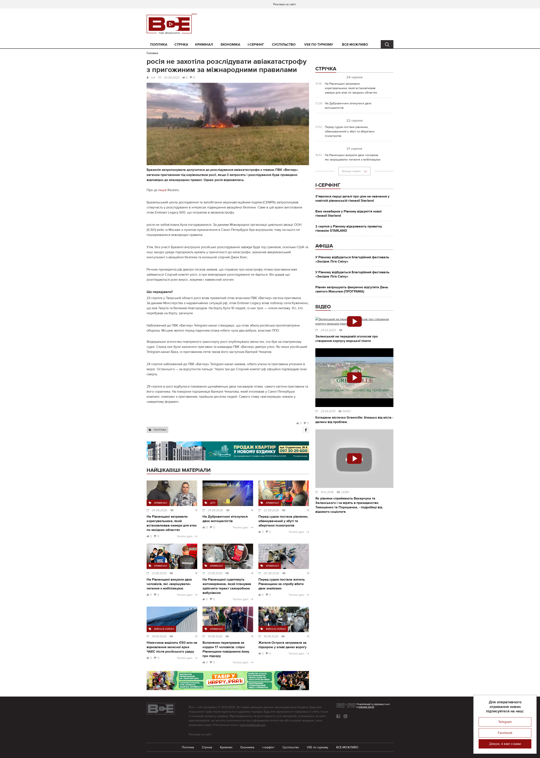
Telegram (505, 722)
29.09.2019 (328, 411)
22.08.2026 (271, 510)
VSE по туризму (318, 44)
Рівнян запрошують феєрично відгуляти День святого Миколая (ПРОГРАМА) (351, 289)
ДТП (212, 502)
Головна (152, 53)
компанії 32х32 (366, 707)
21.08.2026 (159, 573)
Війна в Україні (164, 628)
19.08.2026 (159, 636)
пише (162, 190)
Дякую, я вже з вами (505, 744)
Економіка (230, 44)
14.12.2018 (327, 492)
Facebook (505, 733)
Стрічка (181, 44)
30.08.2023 (171, 77)
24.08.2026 (159, 510)
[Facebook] (306, 430)
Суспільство (284, 44)
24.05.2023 (328, 330)
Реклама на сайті (284, 4)
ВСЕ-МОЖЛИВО (355, 44)
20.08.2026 (271, 573)
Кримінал (204, 44)
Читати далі (184, 536)
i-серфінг (256, 44)
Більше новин (352, 171)
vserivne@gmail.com (252, 725)
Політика (158, 44)
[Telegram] (345, 716)
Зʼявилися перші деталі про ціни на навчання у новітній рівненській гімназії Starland (352, 198)
